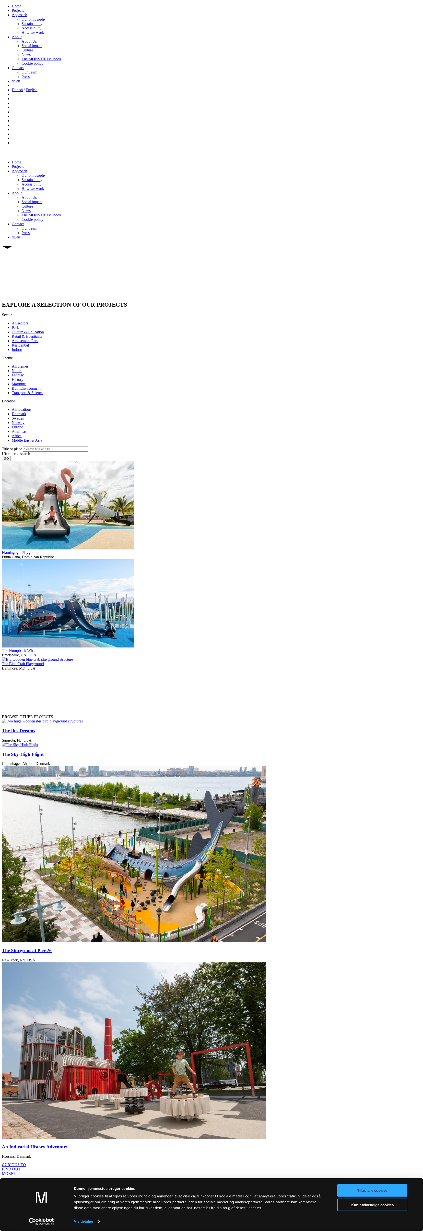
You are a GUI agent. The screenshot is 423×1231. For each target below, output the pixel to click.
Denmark (19, 414)
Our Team (29, 72)
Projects (18, 10)
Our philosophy (34, 19)
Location (9, 401)
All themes (20, 366)
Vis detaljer (83, 1221)
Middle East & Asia (27, 440)
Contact (18, 68)
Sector (7, 315)
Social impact (32, 46)
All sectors (20, 323)
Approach (19, 15)
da (13, 81)
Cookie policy (32, 63)
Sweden (18, 418)
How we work (33, 32)
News (26, 54)
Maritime (19, 384)
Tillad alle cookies (372, 1190)
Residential (20, 345)
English (31, 90)
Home (16, 6)
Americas (19, 431)
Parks (16, 327)
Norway (18, 423)
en (18, 81)
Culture (27, 50)
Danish (17, 90)
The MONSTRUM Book (41, 59)
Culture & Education (28, 332)
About (17, 37)
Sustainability (32, 24)
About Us (29, 41)
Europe (17, 427)
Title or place (12, 449)
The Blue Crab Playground (23, 664)
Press (26, 77)
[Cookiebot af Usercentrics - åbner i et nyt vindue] (41, 1221)
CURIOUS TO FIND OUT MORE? (14, 1169)
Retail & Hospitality (27, 336)
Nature (17, 371)
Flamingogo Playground (20, 552)
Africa (17, 436)
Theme (7, 358)
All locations (21, 409)
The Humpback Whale (19, 650)
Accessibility (31, 28)
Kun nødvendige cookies (372, 1205)
